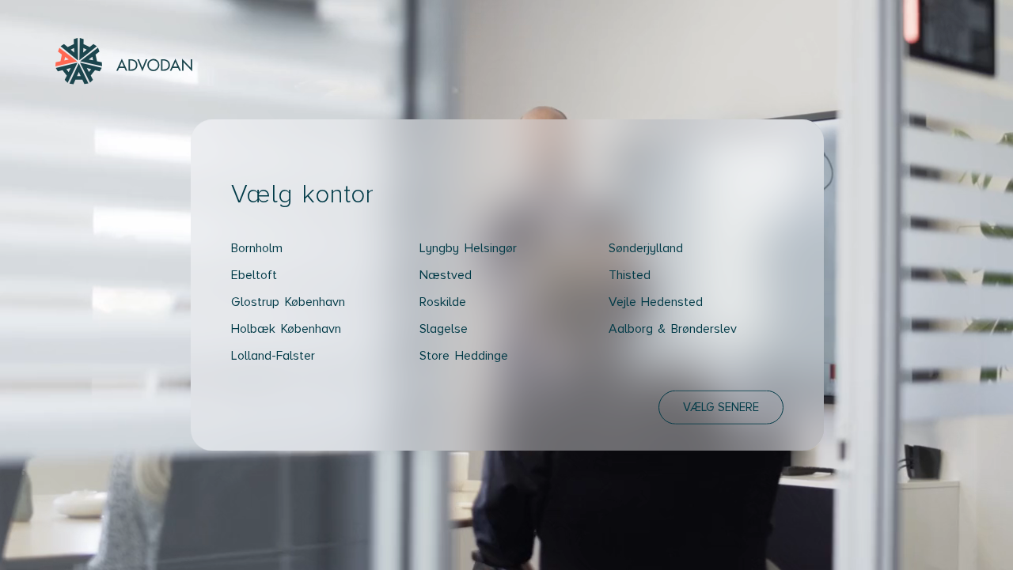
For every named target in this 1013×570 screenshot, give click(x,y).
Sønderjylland (646, 247)
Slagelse (443, 328)
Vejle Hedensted (656, 301)
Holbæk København (286, 328)
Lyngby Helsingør (468, 247)
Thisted (630, 274)
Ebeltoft (254, 274)
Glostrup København (288, 301)
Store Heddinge (463, 355)
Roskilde (442, 301)
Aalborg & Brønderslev (673, 328)
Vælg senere (721, 406)
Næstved (445, 274)
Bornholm (257, 247)
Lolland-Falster (273, 355)
